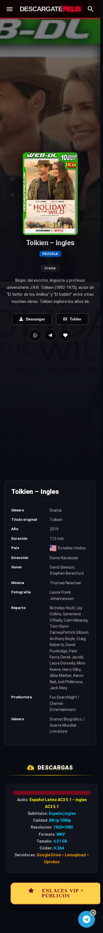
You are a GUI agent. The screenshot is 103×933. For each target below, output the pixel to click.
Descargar (35, 319)
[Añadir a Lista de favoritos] (65, 335)
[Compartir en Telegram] (50, 335)
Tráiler (75, 319)
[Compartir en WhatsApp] (35, 335)
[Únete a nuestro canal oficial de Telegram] (86, 919)
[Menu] (9, 9)
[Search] (90, 9)
